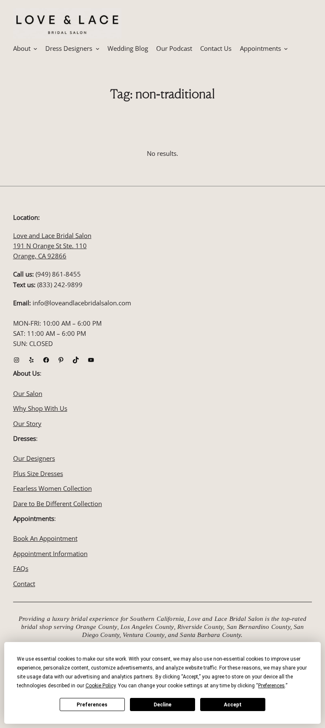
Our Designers (34, 458)
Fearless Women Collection (52, 488)
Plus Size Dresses (38, 473)
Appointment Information (50, 553)
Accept (233, 705)
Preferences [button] (271, 686)
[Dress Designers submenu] (97, 48)
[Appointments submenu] (286, 48)
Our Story (27, 423)
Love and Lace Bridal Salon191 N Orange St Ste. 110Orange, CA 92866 (52, 245)
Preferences (92, 705)
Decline (162, 705)
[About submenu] (35, 48)
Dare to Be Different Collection (57, 503)
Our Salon (27, 393)
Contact (24, 583)
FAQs (20, 568)
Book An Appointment (45, 538)
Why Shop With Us (40, 408)
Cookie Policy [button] (100, 686)
